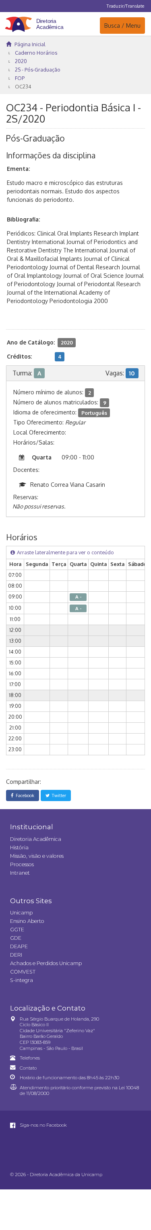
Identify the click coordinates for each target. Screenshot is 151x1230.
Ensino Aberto (27, 921)
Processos (22, 864)
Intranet (20, 873)
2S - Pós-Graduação (37, 69)
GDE (15, 938)
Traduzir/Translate (125, 6)
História (19, 848)
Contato (28, 1068)
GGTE (17, 930)
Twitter (58, 795)
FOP (20, 78)
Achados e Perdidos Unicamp (46, 963)
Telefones (30, 1058)
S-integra (21, 980)
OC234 (23, 86)
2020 (21, 61)
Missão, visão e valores (37, 856)
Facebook (23, 795)
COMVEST (22, 972)
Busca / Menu (122, 25)
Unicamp (21, 913)
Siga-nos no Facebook (43, 1125)
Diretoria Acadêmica (35, 839)
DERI (16, 955)
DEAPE (19, 946)
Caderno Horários (36, 52)
